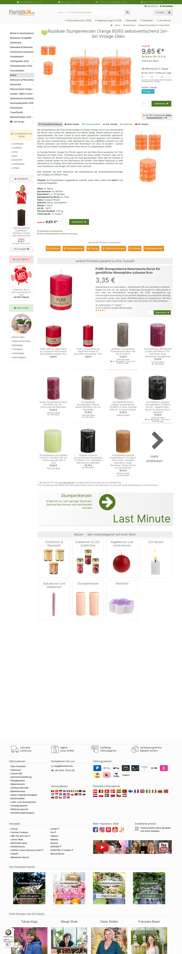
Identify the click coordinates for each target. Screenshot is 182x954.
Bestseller (131, 20)
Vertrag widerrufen (20, 788)
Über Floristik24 (18, 766)
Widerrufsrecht (18, 784)
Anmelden (167, 6)
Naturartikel (15, 84)
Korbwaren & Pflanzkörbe (22, 80)
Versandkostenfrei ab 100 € (30, 2)
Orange (94, 248)
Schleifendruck (18, 846)
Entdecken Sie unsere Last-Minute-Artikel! (21, 293)
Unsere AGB (16, 773)
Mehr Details (73, 124)
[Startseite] (111, 25)
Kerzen (117, 25)
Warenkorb (152, 6)
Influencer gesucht (19, 809)
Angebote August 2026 (108, 20)
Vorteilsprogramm (19, 805)
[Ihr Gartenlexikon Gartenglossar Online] (149, 888)
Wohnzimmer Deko (21, 341)
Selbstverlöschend (115, 248)
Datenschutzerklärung (21, 777)
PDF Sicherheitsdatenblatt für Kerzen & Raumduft (58, 234)
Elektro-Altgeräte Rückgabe (24, 795)
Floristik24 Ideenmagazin (22, 813)
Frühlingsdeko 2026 (19, 61)
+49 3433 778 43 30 (64, 770)
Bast (15, 156)
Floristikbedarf (17, 56)
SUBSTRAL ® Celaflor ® (62, 850)
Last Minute (164, 20)
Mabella (54, 839)
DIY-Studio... (144, 124)
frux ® (53, 832)
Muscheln (17, 160)
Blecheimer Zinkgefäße (20, 38)
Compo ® (55, 829)
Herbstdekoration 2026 (78, 20)
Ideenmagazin (19, 357)
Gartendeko (18, 353)
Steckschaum (16, 108)
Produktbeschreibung (51, 124)
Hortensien (18, 144)
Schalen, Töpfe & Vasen (21, 94)
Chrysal (14, 829)
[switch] (8, 944)
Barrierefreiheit (18, 798)
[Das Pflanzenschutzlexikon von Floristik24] (109, 888)
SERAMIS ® (56, 846)
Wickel (16, 168)
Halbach (55, 836)
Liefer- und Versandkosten (23, 802)
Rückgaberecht (18, 780)
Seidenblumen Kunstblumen (22, 98)
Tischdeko (17, 349)
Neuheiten (147, 20)
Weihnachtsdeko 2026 (20, 117)
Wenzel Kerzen (58, 854)
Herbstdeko (18, 164)
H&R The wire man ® (20, 836)
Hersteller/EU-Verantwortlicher (50, 231)
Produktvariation (92, 124)
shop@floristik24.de (63, 766)
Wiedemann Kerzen (20, 857)
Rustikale (54, 248)
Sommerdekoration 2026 (21, 103)
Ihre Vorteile (111, 124)
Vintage (136, 248)
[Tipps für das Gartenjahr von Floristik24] (69, 888)
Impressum (16, 770)
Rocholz (54, 843)
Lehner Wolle (17, 839)
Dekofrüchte (15, 42)
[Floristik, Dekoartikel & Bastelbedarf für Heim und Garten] (24, 12)
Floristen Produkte (19, 832)
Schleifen (17, 147)
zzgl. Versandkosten (67, 482)
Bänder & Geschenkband (22, 33)
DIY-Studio (19, 122)
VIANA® (14, 854)
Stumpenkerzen (129, 25)
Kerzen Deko (18, 337)
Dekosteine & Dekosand (21, 47)
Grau (15, 152)
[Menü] (12, 929)
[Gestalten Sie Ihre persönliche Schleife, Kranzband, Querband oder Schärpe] (29, 888)
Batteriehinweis (18, 791)
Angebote (127, 124)
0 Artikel (160, 12)
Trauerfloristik (16, 112)
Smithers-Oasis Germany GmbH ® (27, 850)
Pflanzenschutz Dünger (21, 89)
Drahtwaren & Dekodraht (21, 52)
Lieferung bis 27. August (71, 2)
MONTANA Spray (19, 843)
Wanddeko (17, 345)
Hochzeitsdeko (17, 70)
